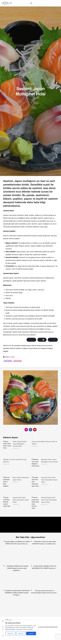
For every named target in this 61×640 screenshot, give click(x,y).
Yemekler (32, 84)
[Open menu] (11, 3)
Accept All (31, 633)
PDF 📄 (42, 340)
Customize (10, 633)
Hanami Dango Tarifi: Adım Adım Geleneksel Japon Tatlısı (49, 499)
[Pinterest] (35, 429)
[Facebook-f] (30, 429)
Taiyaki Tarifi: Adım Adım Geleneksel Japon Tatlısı (21, 499)
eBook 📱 (52, 340)
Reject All (21, 633)
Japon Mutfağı (17, 361)
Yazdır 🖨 (31, 340)
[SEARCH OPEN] (31, 3)
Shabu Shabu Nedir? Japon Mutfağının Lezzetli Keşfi (20, 443)
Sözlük (28, 84)
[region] (20, 628)
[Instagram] (26, 429)
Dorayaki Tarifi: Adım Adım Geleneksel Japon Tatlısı (49, 479)
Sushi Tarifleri (8, 361)
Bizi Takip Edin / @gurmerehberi (30, 537)
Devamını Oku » (16, 448)
